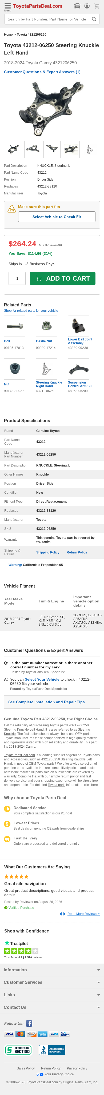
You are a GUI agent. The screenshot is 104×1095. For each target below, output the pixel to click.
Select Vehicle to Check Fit (57, 217)
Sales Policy (26, 1068)
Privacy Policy (77, 1068)
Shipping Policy (47, 552)
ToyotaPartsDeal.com (19, 755)
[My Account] (87, 6)
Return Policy (77, 552)
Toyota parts (56, 785)
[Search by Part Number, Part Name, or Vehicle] (94, 19)
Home (8, 34)
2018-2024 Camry (22, 746)
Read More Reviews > (83, 914)
